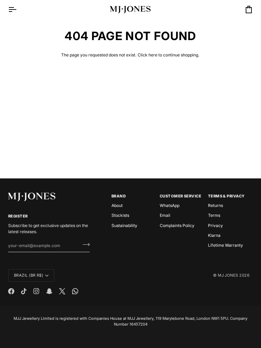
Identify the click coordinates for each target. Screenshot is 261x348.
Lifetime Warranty (225, 245)
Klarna (214, 235)
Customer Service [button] (180, 196)
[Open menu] (18, 9)
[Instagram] (36, 291)
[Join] (84, 244)
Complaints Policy (177, 225)
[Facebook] (11, 291)
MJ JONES (228, 275)
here (153, 54)
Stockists (120, 215)
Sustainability (124, 225)
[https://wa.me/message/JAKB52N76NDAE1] (75, 291)
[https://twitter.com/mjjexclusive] (62, 291)
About (117, 205)
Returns (215, 205)
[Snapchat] (49, 291)
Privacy (215, 225)
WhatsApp (169, 205)
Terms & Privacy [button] (226, 196)
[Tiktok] (24, 291)
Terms (214, 215)
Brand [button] (118, 196)
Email (165, 215)
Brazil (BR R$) (28, 275)
